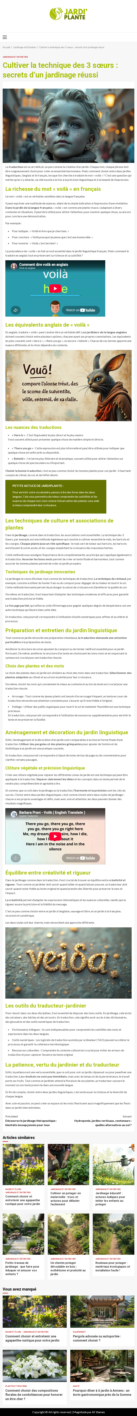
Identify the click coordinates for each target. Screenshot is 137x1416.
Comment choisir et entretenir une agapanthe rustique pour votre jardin (23, 1164)
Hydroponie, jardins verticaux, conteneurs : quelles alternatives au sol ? (103, 1121)
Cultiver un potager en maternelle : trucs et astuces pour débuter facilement (68, 1164)
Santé (76, 1386)
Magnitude (80, 1412)
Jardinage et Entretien (15, 57)
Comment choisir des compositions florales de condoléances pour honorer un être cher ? (35, 1366)
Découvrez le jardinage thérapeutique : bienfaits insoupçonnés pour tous (31, 1121)
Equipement (79, 1332)
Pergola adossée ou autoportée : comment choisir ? (102, 1312)
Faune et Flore (13, 1189)
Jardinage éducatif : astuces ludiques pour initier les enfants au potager (113, 1164)
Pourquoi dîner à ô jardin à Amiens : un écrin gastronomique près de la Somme (102, 1366)
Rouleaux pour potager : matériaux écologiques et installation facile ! (113, 1234)
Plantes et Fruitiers (16, 1386)
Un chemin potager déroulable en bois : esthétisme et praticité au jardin (68, 1234)
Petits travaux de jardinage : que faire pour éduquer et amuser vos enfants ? (23, 1234)
